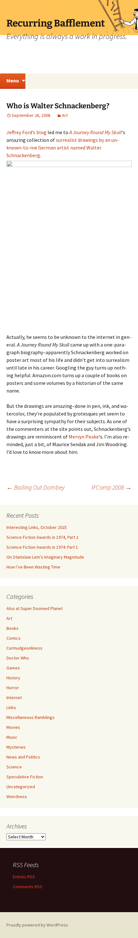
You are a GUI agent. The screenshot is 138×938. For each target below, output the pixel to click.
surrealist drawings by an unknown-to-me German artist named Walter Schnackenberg (62, 147)
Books (12, 628)
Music (11, 737)
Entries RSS (24, 877)
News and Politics (23, 757)
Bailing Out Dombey (35, 487)
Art (65, 115)
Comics (13, 638)
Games (13, 668)
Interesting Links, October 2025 (36, 527)
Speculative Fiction (24, 777)
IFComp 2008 (111, 487)
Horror (12, 687)
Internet (14, 697)
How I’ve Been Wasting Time (33, 567)
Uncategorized (20, 786)
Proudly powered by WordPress (37, 925)
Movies (13, 727)
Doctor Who (17, 658)
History (13, 678)
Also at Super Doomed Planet (34, 608)
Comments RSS (27, 886)
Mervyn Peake (84, 436)
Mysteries (16, 747)
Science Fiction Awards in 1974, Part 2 (42, 537)
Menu (12, 80)
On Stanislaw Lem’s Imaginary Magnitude (45, 557)
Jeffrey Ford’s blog (26, 132)
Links (11, 707)
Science (14, 767)
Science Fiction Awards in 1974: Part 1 (42, 547)
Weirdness (16, 796)
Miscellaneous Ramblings (30, 717)
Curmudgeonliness (24, 648)
